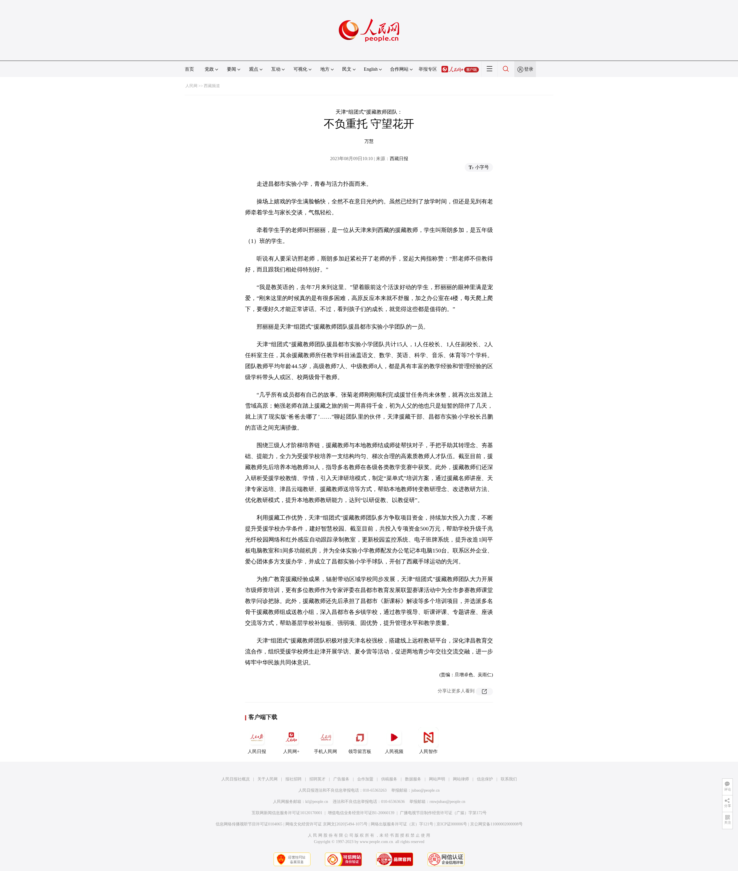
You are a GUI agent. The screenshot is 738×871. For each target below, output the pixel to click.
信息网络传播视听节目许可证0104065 (249, 824)
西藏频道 (212, 86)
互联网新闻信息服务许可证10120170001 (287, 813)
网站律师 (461, 779)
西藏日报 (399, 158)
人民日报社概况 (235, 779)
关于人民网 (267, 779)
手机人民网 (325, 751)
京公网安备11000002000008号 (496, 824)
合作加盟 (365, 779)
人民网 (191, 86)
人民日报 (257, 751)
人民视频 (394, 751)
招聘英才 (317, 779)
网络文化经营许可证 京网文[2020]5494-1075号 (326, 824)
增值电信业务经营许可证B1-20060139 (361, 813)
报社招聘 (293, 779)
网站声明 (437, 779)
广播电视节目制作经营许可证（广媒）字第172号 (443, 813)
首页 (189, 69)
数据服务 (413, 779)
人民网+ (291, 751)
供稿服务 (389, 779)
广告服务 (341, 779)
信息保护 (485, 779)
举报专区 (428, 69)
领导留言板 (359, 751)
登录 (528, 69)
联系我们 (509, 779)
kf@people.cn (316, 801)
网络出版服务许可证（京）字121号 (402, 824)
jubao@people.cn (425, 790)
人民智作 (428, 751)
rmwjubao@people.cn (447, 801)
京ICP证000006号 (451, 824)
